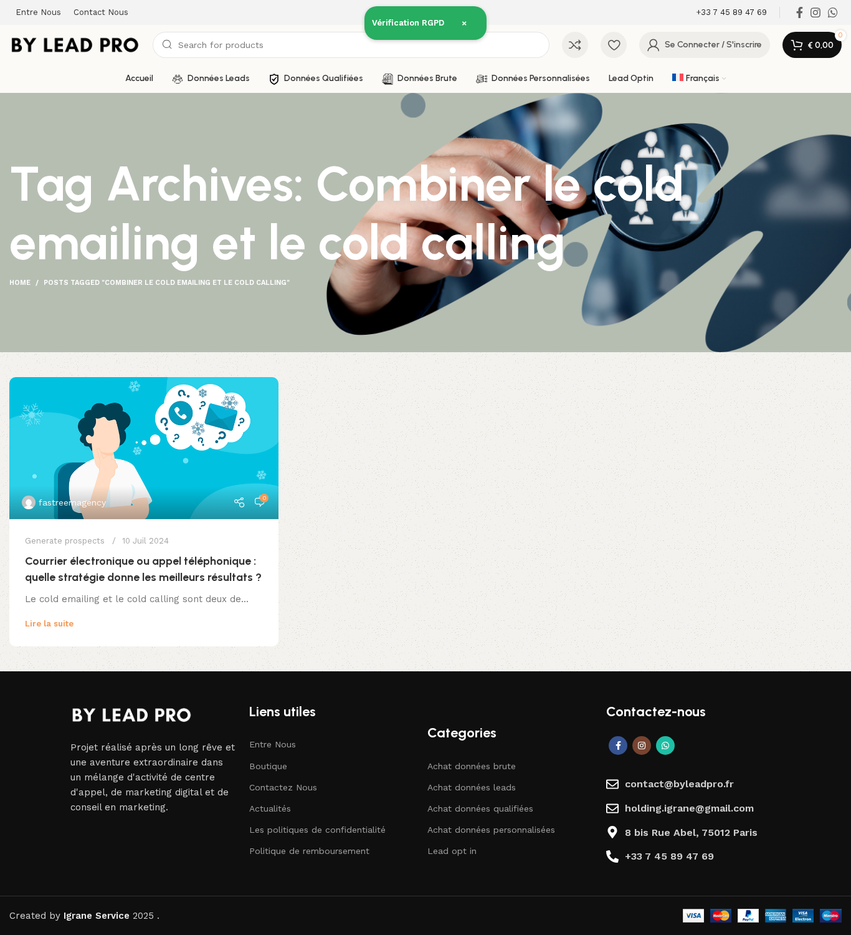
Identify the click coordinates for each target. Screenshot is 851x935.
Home (20, 283)
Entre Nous (272, 744)
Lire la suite (49, 623)
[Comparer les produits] (575, 44)
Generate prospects (65, 540)
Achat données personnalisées (491, 830)
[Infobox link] (731, 12)
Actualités (270, 808)
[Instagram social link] (815, 12)
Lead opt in (452, 851)
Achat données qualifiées (480, 808)
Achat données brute (471, 766)
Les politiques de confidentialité (317, 830)
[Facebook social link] (799, 12)
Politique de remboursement (309, 851)
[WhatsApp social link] (833, 12)
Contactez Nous (283, 787)
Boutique (268, 766)
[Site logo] (74, 44)
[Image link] (131, 713)
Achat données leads (471, 787)
